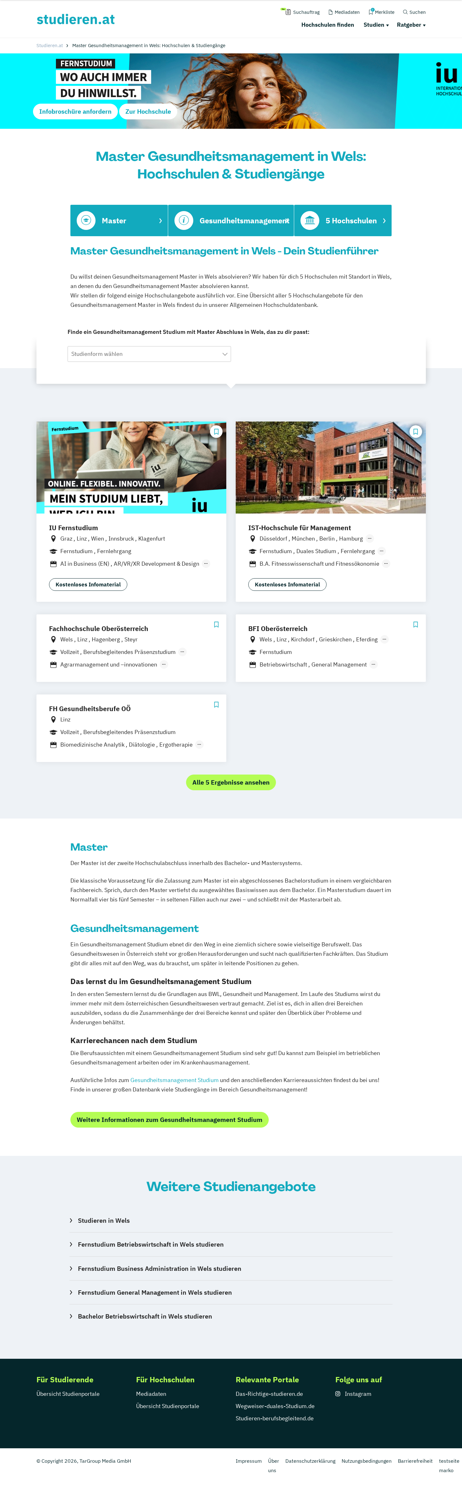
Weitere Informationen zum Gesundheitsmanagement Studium (169, 1119)
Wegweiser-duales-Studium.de (275, 1406)
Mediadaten (151, 1393)
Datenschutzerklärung (310, 1461)
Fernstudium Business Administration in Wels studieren (159, 1268)
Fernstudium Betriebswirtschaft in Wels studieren (150, 1244)
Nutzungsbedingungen (367, 1461)
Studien (374, 24)
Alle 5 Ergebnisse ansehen (231, 782)
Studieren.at (49, 45)
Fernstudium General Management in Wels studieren (155, 1292)
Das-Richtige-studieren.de (269, 1393)
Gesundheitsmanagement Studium (174, 1080)
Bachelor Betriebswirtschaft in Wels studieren (145, 1316)
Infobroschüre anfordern (75, 111)
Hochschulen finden (327, 24)
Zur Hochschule (148, 111)
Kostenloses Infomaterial (88, 584)
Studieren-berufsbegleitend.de (275, 1418)
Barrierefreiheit (415, 1461)
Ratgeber (409, 24)
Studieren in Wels (103, 1220)
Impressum (249, 1461)
